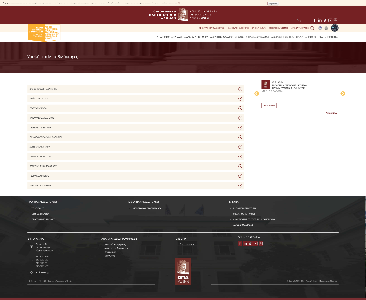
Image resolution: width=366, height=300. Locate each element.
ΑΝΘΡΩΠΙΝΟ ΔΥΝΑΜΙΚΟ (221, 37)
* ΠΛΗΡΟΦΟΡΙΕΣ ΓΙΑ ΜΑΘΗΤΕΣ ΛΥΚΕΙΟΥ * (176, 37)
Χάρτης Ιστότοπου (187, 244)
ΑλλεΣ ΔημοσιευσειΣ (243, 224)
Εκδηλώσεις (110, 255)
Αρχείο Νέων (331, 113)
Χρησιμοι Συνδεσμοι (278, 28)
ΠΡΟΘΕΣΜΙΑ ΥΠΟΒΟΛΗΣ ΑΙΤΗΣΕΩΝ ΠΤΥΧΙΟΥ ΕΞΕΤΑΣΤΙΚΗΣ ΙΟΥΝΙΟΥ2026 (289, 86)
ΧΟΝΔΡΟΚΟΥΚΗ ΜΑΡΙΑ (40, 146)
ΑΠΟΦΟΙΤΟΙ (311, 37)
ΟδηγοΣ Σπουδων (40, 213)
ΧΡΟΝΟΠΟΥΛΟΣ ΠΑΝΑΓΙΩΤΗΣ (43, 88)
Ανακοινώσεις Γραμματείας (116, 248)
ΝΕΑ (321, 37)
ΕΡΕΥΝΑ (299, 37)
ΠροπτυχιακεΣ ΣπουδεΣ (43, 219)
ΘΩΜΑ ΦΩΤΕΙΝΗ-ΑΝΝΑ (40, 185)
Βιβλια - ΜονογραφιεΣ (244, 213)
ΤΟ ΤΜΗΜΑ (203, 37)
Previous (257, 94)
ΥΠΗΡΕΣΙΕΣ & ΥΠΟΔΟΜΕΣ (257, 37)
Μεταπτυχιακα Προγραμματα (147, 208)
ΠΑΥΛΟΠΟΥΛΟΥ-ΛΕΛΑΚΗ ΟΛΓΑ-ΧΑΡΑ (46, 137)
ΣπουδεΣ (239, 37)
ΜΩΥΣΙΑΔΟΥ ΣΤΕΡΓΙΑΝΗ (40, 127)
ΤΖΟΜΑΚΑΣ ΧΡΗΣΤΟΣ (39, 175)
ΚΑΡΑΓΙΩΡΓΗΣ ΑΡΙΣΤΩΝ (40, 156)
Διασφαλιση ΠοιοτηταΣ (282, 37)
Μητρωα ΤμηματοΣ (300, 28)
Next (343, 94)
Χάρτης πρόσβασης (44, 250)
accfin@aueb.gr (42, 272)
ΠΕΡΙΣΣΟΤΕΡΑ (269, 105)
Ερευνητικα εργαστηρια (244, 208)
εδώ (179, 3)
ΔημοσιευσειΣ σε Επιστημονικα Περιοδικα (254, 219)
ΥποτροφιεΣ (38, 208)
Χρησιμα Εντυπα (259, 28)
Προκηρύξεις (110, 252)
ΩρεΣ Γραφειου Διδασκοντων (212, 28)
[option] (300, 95)
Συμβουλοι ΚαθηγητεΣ (238, 28)
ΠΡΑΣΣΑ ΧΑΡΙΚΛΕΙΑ (38, 108)
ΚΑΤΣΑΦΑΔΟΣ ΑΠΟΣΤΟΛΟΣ (42, 117)
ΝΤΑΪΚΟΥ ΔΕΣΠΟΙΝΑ (39, 98)
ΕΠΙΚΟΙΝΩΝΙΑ (331, 37)
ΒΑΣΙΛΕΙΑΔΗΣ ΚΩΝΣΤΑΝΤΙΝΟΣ (43, 166)
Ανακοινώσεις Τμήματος (115, 244)
